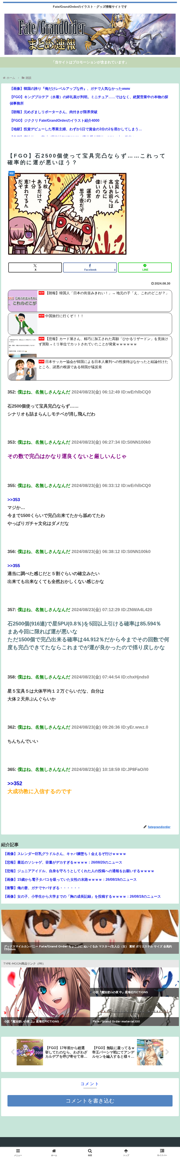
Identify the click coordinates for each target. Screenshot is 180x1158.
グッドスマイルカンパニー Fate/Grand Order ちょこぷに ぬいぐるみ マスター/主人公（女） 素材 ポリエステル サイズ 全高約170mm (88, 948)
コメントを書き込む (90, 1101)
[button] (166, 808)
